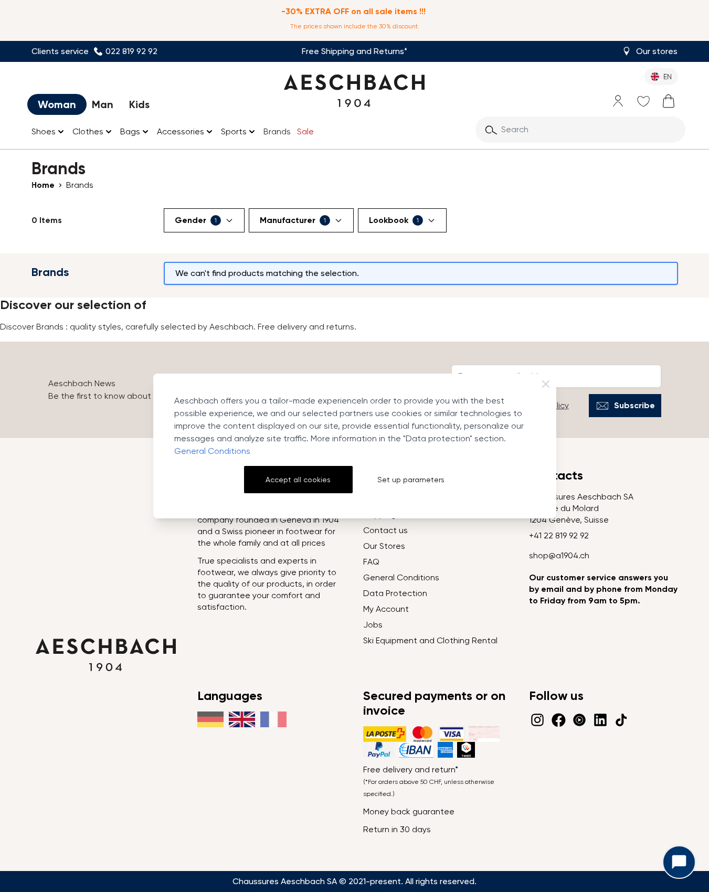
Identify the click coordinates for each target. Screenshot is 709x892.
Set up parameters (411, 479)
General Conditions (212, 451)
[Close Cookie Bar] (545, 384)
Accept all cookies (298, 479)
